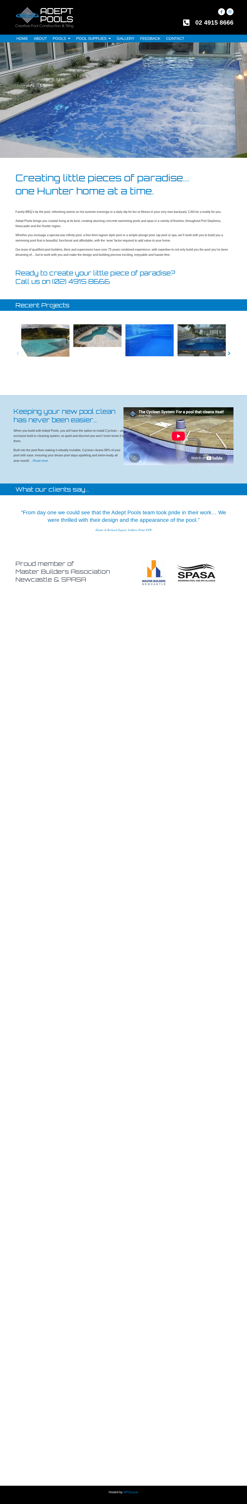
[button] (17, 353)
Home (22, 38)
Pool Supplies (91, 38)
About (40, 38)
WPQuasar (130, 1492)
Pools (59, 38)
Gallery (125, 38)
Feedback (150, 38)
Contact (175, 38)
